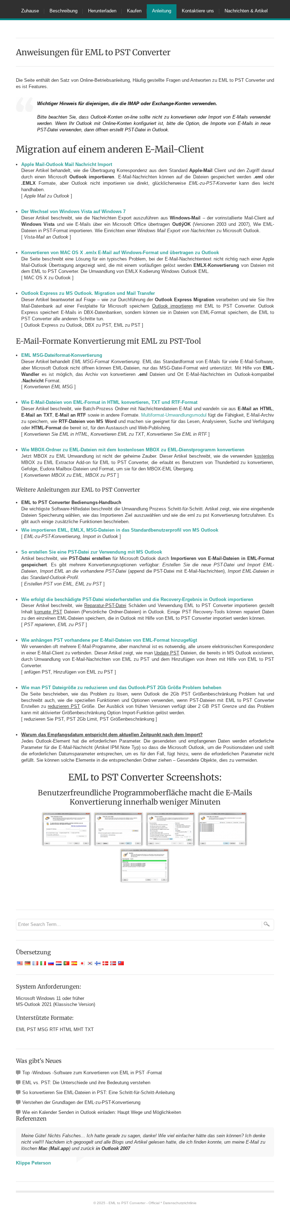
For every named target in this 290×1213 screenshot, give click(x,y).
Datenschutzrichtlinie (180, 1203)
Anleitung (161, 10)
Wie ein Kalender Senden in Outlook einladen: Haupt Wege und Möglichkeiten (101, 1112)
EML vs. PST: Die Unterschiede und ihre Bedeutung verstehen (86, 1082)
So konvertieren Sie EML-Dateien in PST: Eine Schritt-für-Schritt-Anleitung (98, 1092)
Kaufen (134, 10)
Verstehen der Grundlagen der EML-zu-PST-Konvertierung (81, 1102)
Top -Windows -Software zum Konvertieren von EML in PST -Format (92, 1072)
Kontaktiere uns (198, 10)
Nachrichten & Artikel (246, 10)
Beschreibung (63, 10)
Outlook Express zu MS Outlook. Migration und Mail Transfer (88, 293)
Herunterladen (102, 10)
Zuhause (30, 10)
